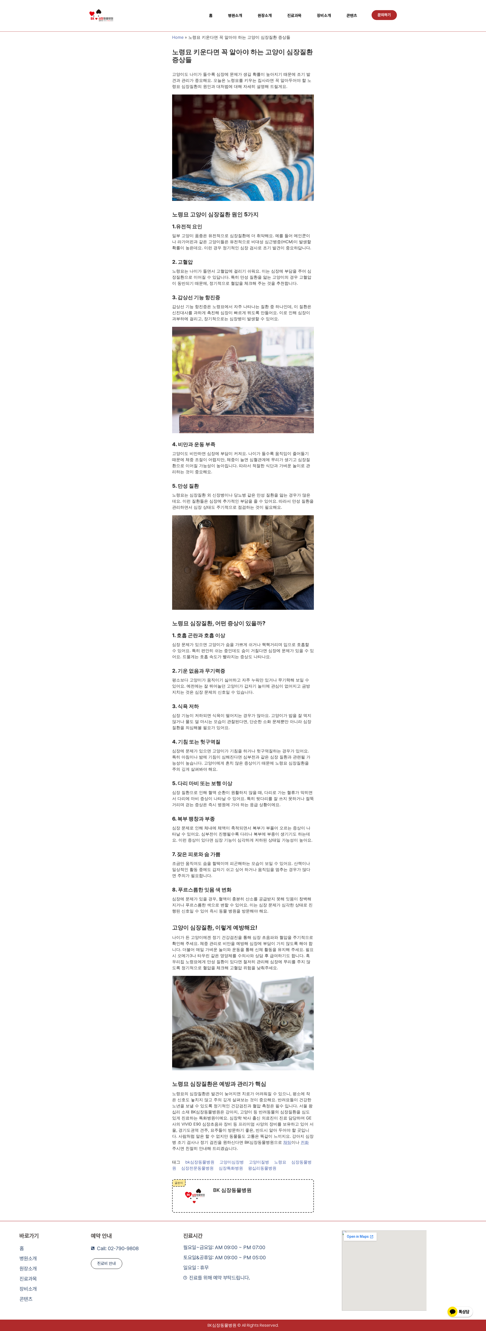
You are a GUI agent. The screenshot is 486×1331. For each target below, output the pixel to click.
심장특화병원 (231, 1168)
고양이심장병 (231, 1162)
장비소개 (324, 15)
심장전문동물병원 (197, 1168)
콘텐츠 (352, 15)
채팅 (287, 1142)
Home (178, 37)
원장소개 (265, 15)
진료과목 (294, 15)
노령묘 (280, 1162)
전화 (305, 1142)
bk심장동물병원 (199, 1162)
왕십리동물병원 (262, 1168)
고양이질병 (259, 1162)
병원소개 (235, 15)
